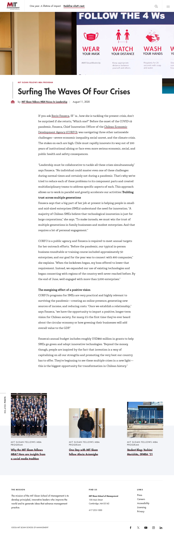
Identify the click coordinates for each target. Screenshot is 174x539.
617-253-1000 (95, 510)
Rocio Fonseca (60, 115)
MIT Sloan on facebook (131, 529)
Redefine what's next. (74, 5)
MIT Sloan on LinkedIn (161, 529)
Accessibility (143, 503)
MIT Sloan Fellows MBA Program (35, 82)
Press (139, 495)
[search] (156, 6)
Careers (141, 499)
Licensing (141, 507)
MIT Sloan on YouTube (145, 529)
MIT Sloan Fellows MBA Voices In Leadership (44, 101)
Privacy (140, 511)
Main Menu (168, 6)
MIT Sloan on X (138, 528)
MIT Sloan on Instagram (153, 529)
